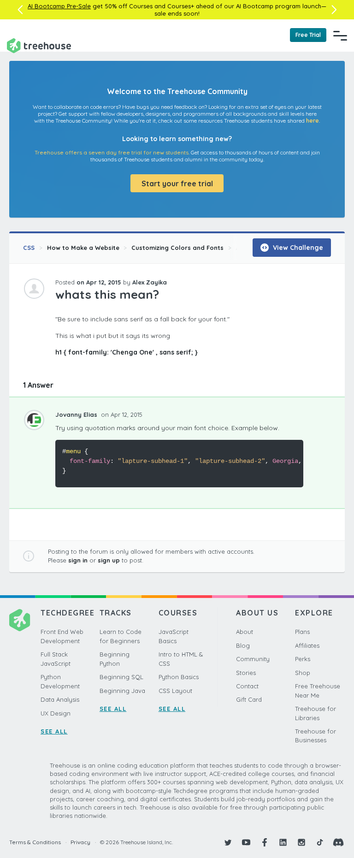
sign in (78, 560)
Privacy (80, 842)
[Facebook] (264, 842)
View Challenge (297, 247)
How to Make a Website (83, 247)
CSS (29, 247)
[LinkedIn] (283, 842)
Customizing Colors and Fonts (177, 247)
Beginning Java (122, 690)
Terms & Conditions (35, 842)
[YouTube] (246, 842)
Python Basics (179, 676)
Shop (302, 672)
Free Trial (308, 34)
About (244, 631)
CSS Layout (175, 690)
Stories (246, 672)
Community (253, 659)
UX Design (56, 713)
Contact (247, 686)
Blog (243, 645)
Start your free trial (177, 183)
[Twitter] (227, 842)
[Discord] (338, 842)
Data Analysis (60, 699)
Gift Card (249, 699)
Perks (302, 659)
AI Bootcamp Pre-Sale (59, 6)
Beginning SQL (121, 676)
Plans (302, 631)
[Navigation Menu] (340, 35)
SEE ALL (54, 731)
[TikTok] (319, 842)
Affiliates (307, 645)
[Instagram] (301, 842)
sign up (109, 560)
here (312, 120)
